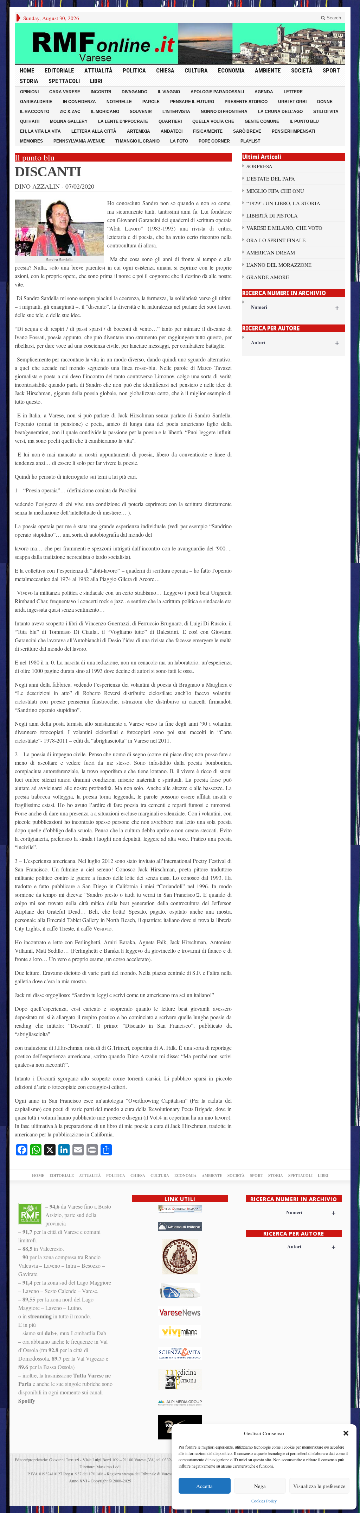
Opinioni (29, 91)
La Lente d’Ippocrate (123, 121)
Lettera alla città (93, 131)
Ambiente (268, 70)
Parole (151, 101)
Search (333, 17)
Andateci (171, 131)
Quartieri (170, 121)
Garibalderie (36, 101)
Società (302, 70)
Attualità (98, 70)
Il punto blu (304, 121)
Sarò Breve (247, 131)
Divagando (134, 91)
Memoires (31, 141)
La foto (179, 141)
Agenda (264, 91)
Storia (29, 80)
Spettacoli (64, 80)
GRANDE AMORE (267, 276)
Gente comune (262, 121)
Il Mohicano (105, 111)
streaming (40, 1316)
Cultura (196, 70)
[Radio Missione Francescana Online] (180, 43)
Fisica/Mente (208, 131)
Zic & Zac (70, 111)
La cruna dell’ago (280, 111)
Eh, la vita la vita (40, 131)
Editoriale (59, 70)
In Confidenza (79, 101)
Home (27, 70)
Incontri (101, 91)
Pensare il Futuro (192, 101)
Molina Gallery (69, 121)
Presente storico (246, 101)
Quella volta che (213, 121)
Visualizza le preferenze (319, 1485)
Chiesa (165, 70)
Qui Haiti (29, 121)
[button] (345, 1433)
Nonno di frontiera (224, 111)
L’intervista (176, 111)
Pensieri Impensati (293, 131)
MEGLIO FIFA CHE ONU (275, 190)
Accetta (204, 1485)
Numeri (295, 307)
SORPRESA (259, 166)
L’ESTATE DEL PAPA (270, 178)
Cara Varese (64, 91)
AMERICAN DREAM (270, 252)
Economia (231, 70)
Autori (295, 342)
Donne (325, 101)
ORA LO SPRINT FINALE (276, 240)
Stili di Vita (326, 111)
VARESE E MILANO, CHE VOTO (284, 227)
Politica (134, 70)
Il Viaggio (169, 91)
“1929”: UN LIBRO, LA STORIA (283, 203)
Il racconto (34, 111)
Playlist (250, 141)
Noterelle (119, 101)
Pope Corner (214, 141)
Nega (260, 1485)
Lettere (293, 91)
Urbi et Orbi (292, 101)
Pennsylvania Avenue (79, 141)
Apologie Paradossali (217, 91)
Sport (331, 70)
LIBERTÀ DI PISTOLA (272, 215)
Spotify (26, 1401)
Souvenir (141, 111)
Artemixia (138, 131)
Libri (96, 80)
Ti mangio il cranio (137, 141)
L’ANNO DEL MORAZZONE (278, 264)
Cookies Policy (264, 1500)
